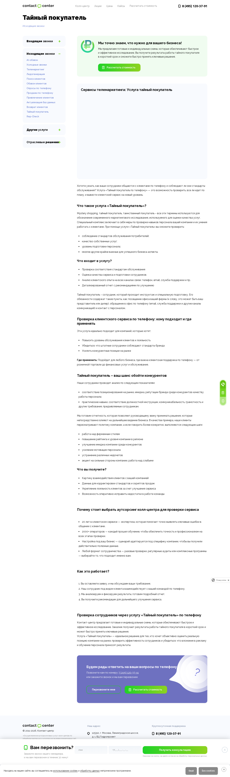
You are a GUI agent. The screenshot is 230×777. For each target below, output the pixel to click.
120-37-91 (194, 6)
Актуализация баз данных (41, 102)
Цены (109, 6)
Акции (98, 6)
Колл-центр (82, 6)
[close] (228, 580)
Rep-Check (33, 116)
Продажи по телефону (40, 93)
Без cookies (208, 770)
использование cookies (65, 770)
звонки (40, 41)
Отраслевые (43, 142)
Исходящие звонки (33, 26)
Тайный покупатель (38, 111)
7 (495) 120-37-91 (128, 672)
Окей (191, 771)
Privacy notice (221, 580)
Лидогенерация (36, 74)
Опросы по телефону (39, 88)
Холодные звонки (37, 64)
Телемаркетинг (35, 69)
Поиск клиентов (36, 78)
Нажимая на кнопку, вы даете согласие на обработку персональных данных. (175, 756)
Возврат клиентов (37, 107)
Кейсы (121, 6)
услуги (37, 129)
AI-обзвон (32, 60)
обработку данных (90, 770)
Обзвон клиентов (36, 83)
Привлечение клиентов (40, 97)
